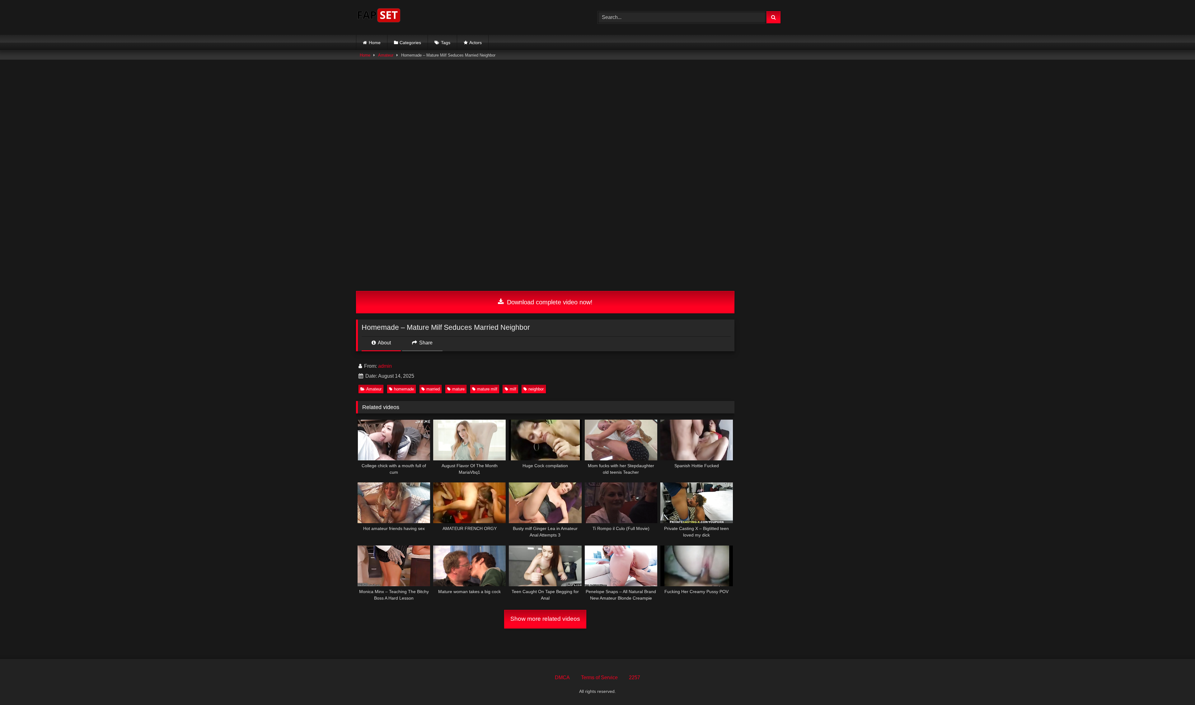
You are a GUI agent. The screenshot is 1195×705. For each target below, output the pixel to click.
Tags (445, 42)
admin (385, 366)
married (433, 389)
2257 (634, 677)
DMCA (562, 677)
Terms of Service (599, 677)
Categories (410, 42)
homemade (404, 389)
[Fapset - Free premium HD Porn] (379, 16)
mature (458, 389)
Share (425, 342)
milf (513, 389)
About (384, 342)
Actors (475, 42)
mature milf (487, 389)
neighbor (536, 389)
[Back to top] (1176, 686)
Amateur (385, 55)
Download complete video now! (549, 302)
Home (375, 42)
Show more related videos (545, 618)
